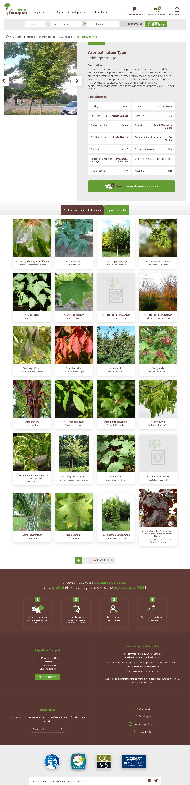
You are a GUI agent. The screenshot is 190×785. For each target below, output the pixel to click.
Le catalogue (56, 12)
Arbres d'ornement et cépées (41, 37)
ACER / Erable (65, 37)
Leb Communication (66, 781)
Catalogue (18, 37)
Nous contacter (50, 677)
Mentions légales (39, 781)
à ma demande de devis (137, 186)
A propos (39, 12)
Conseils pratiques (77, 12)
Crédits (53, 781)
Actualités (145, 731)
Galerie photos (99, 12)
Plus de (133, 24)
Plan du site (83, 781)
